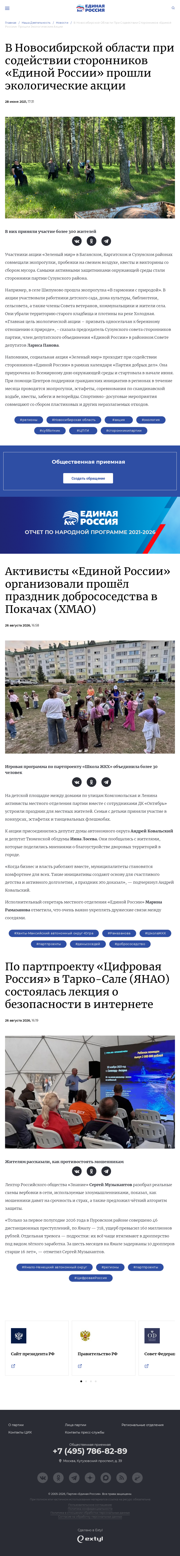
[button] (81, 1381)
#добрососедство (130, 944)
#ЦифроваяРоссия (90, 1278)
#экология (151, 420)
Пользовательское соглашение (90, 1504)
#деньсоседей (88, 944)
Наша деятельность (36, 22)
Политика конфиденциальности (90, 1508)
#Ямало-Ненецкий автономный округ (54, 1267)
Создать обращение (88, 478)
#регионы (28, 420)
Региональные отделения (143, 1425)
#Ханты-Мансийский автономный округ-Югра (53, 933)
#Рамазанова (119, 933)
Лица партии (75, 1425)
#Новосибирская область (74, 420)
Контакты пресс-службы (84, 1432)
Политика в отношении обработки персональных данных (90, 1512)
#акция (118, 420)
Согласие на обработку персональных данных (90, 1516)
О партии (16, 1425)
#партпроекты (48, 944)
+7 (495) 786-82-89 (90, 1451)
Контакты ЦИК (20, 1432)
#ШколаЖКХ (155, 933)
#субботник (50, 431)
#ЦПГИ (83, 431)
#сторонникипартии (124, 431)
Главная (10, 22)
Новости (62, 22)
